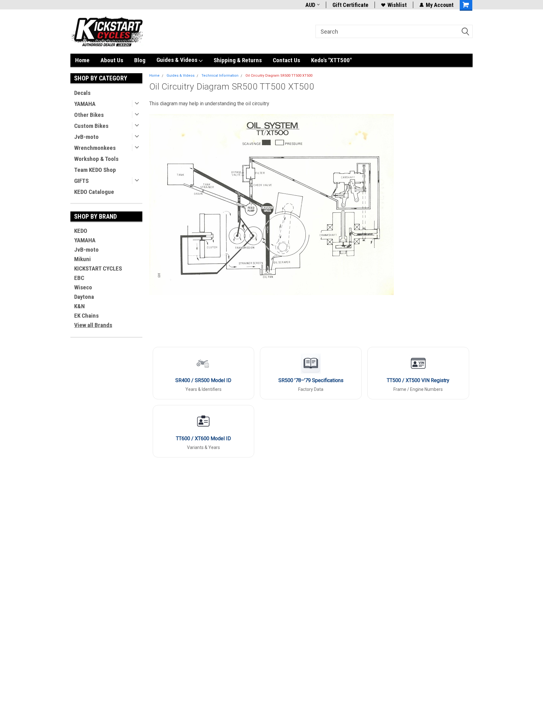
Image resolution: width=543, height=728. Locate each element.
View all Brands (93, 325)
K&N (79, 306)
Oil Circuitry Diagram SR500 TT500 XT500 (278, 76)
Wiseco (83, 287)
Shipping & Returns (238, 60)
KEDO (80, 230)
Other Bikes (89, 114)
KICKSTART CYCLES (98, 268)
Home (82, 60)
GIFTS (81, 180)
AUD (310, 5)
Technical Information (220, 76)
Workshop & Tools (96, 158)
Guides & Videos (177, 59)
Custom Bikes (91, 125)
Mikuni (82, 259)
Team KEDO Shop (95, 169)
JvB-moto (86, 136)
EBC (79, 278)
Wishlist (397, 5)
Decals (82, 92)
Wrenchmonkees (95, 147)
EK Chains (86, 315)
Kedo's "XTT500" (331, 60)
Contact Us (286, 60)
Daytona (84, 296)
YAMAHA (85, 103)
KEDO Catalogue (94, 191)
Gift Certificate (350, 5)
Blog (139, 60)
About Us (112, 60)
